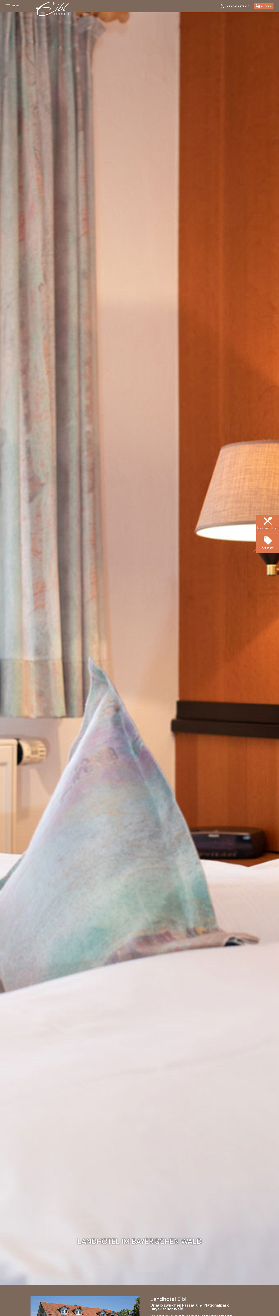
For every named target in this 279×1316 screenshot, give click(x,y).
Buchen (266, 6)
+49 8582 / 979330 (237, 6)
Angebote (268, 560)
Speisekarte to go (267, 540)
